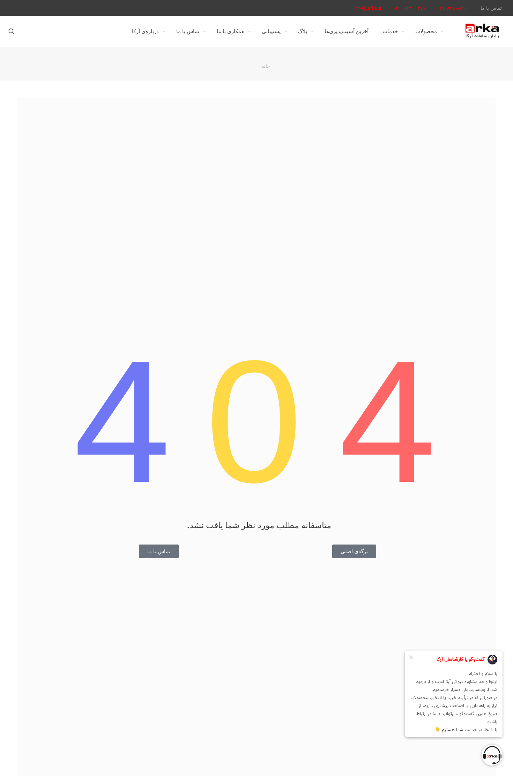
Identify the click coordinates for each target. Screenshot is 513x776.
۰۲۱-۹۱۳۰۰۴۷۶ (409, 8)
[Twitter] (49, 8)
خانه (265, 66)
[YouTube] (40, 8)
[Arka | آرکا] (482, 31)
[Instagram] (21, 8)
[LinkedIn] (30, 8)
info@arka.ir (368, 8)
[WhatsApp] (68, 8)
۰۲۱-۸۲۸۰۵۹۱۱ (453, 8)
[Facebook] (58, 8)
